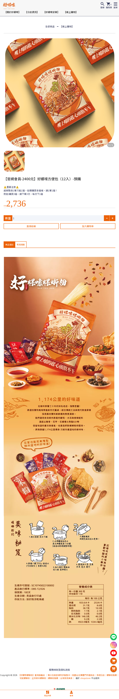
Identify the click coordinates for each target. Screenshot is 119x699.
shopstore (85, 678)
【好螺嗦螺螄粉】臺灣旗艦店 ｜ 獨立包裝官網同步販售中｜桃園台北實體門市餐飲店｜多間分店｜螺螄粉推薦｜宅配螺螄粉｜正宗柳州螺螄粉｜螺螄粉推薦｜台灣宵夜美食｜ (68, 677)
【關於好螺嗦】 (12, 12)
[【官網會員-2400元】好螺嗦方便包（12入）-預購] (59, 92)
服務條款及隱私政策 (59, 669)
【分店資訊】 (32, 12)
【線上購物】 (71, 12)
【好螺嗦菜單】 (51, 12)
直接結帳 (31, 226)
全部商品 (50, 26)
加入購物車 (88, 226)
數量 (8, 218)
